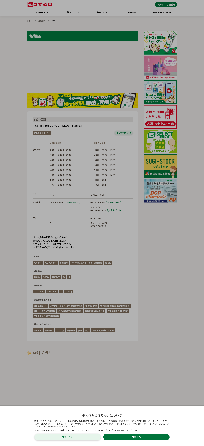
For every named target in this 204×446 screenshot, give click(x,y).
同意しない (67, 437)
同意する (136, 437)
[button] (102, 223)
